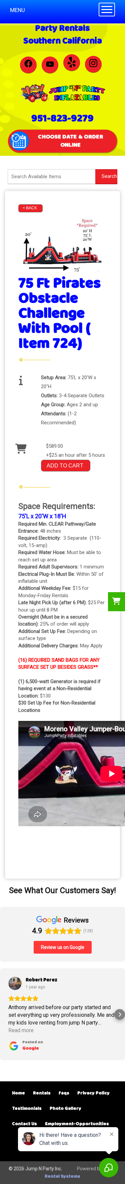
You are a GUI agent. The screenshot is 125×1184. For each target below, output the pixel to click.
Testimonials (27, 1108)
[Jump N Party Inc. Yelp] (71, 62)
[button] (5, 1014)
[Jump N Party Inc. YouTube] (50, 65)
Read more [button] (21, 1030)
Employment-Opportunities (77, 1124)
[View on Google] (15, 983)
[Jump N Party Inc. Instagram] (93, 64)
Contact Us (24, 1124)
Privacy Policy (93, 1093)
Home (18, 1093)
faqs (64, 1093)
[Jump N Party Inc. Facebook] (28, 65)
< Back (30, 208)
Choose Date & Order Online (71, 141)
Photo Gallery (65, 1108)
